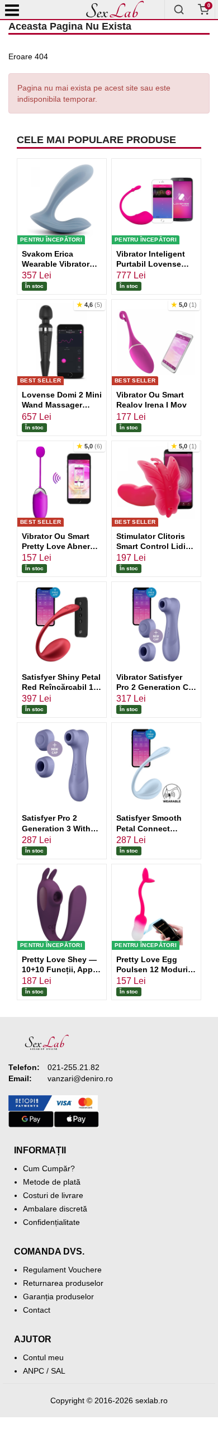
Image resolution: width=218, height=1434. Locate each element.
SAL (58, 1370)
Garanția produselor (58, 1296)
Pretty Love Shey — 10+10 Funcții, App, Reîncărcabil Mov (59, 969)
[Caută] (179, 9)
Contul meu (43, 1357)
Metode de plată (51, 1181)
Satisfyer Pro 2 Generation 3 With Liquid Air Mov (56, 828)
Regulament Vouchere (62, 1269)
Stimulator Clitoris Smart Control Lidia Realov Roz (153, 546)
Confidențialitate (51, 1222)
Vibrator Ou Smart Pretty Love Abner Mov (56, 546)
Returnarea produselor (63, 1283)
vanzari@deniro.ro (80, 1078)
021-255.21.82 (73, 1067)
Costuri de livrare (53, 1195)
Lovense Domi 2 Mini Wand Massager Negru (62, 404)
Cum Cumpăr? (49, 1168)
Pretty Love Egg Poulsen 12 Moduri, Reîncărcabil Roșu (153, 969)
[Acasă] (114, 9)
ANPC (33, 1370)
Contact (36, 1309)
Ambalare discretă (55, 1208)
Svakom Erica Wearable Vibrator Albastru (55, 263)
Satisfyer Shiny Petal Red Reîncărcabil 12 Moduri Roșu (61, 687)
